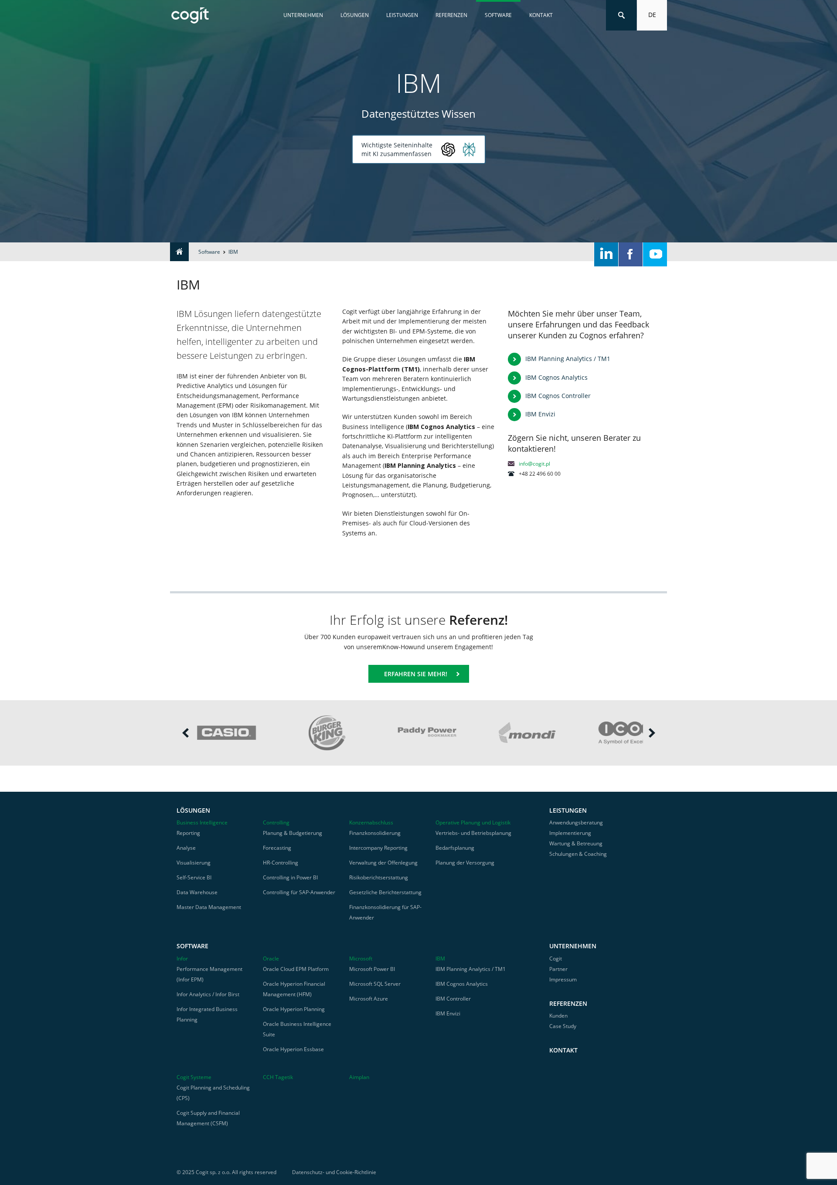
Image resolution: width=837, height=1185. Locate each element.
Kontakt (541, 15)
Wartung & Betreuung (575, 843)
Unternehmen (303, 15)
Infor (182, 958)
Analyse (186, 847)
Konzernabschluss (371, 822)
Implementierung (570, 833)
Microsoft (360, 958)
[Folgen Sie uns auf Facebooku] (631, 254)
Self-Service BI (194, 877)
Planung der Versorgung (465, 862)
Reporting (188, 833)
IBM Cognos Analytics (556, 377)
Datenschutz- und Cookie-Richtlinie (334, 1172)
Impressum (563, 979)
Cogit (555, 958)
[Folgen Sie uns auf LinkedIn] (606, 254)
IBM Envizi (540, 414)
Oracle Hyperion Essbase (293, 1049)
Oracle (271, 958)
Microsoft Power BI (372, 969)
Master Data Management (209, 907)
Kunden (558, 1015)
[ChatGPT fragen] (448, 150)
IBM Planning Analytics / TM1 (567, 358)
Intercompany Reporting (378, 847)
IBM (440, 958)
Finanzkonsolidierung (375, 833)
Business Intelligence (202, 822)
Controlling (276, 822)
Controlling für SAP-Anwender (299, 892)
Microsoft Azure (368, 998)
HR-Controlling (280, 862)
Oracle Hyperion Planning (294, 1009)
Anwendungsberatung (576, 822)
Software (498, 15)
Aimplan (359, 1077)
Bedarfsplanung (455, 847)
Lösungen (354, 15)
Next (651, 733)
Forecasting (277, 847)
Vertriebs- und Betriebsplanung (473, 833)
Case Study (562, 1026)
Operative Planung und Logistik (473, 822)
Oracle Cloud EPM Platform (296, 969)
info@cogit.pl (534, 463)
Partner (558, 969)
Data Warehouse (197, 892)
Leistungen (402, 15)
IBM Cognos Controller (558, 396)
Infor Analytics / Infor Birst (208, 994)
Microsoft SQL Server (375, 984)
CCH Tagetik (278, 1077)
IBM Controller (453, 998)
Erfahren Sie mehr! (415, 674)
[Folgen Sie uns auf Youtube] (655, 254)
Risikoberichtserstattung (378, 877)
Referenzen (451, 15)
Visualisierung (194, 862)
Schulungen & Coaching (578, 854)
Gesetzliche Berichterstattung (385, 892)
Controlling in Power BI (290, 877)
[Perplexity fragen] (469, 150)
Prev (185, 733)
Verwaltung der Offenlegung (383, 862)
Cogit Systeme (194, 1077)
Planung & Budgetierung (292, 833)
